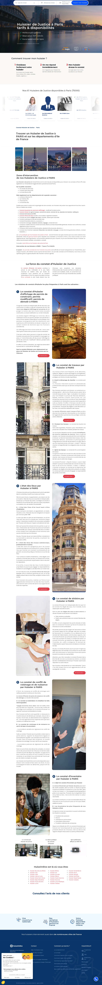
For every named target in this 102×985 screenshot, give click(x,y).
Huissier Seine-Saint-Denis (37, 878)
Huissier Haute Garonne (57, 878)
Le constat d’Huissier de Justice (31, 268)
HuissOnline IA (87, 950)
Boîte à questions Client (37, 955)
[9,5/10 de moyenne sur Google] (86, 49)
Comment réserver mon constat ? (63, 955)
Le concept (57, 952)
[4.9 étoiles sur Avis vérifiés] (66, 49)
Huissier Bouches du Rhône (37, 871)
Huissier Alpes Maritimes (37, 880)
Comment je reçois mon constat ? (63, 961)
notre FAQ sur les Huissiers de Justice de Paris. (35, 243)
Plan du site (85, 962)
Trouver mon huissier (80, 3)
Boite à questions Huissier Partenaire (41, 962)
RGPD (83, 973)
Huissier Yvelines (55, 883)
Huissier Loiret (34, 883)
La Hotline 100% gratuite (60, 966)
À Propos (84, 964)
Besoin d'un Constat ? (37, 952)
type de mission (33, 236)
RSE (85, 954)
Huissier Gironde (55, 874)
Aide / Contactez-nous (37, 950)
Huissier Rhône (54, 871)
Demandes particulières (60, 963)
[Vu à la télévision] (76, 49)
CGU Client (84, 970)
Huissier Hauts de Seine (36, 881)
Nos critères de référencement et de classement (67, 969)
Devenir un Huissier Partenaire (39, 959)
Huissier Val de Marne (75, 871)
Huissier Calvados (74, 880)
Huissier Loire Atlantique (57, 881)
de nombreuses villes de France (68, 934)
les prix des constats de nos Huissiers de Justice (37, 250)
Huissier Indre (34, 874)
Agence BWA (40, 983)
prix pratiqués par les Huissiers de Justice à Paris (33, 235)
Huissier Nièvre (54, 876)
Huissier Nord (73, 872)
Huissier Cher (34, 872)
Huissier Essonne (55, 880)
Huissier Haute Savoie (75, 878)
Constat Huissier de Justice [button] (25, 127)
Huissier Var (53, 872)
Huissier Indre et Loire (36, 876)
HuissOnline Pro (87, 958)
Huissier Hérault (73, 874)
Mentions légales (86, 967)
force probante (25, 277)
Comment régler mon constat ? (63, 958)
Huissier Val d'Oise (74, 876)
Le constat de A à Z (59, 950)
